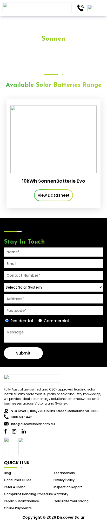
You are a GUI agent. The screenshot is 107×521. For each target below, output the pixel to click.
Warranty (61, 494)
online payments (18, 508)
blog (7, 473)
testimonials (64, 473)
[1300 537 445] (80, 8)
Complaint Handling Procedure (28, 494)
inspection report (68, 487)
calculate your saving (71, 501)
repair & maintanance (21, 501)
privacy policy (64, 480)
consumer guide (17, 480)
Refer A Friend (14, 487)
